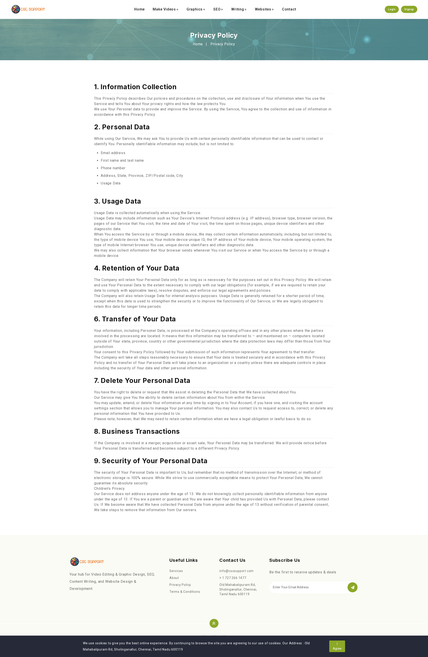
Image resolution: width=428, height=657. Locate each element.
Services (176, 571)
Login (391, 9)
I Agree (337, 646)
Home (139, 9)
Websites (263, 9)
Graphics (195, 9)
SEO (216, 9)
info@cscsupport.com (236, 571)
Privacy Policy (180, 585)
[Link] (87, 562)
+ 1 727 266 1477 (232, 578)
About (174, 578)
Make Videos (164, 9)
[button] (353, 587)
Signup (409, 9)
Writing (237, 9)
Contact (289, 9)
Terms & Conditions (184, 591)
